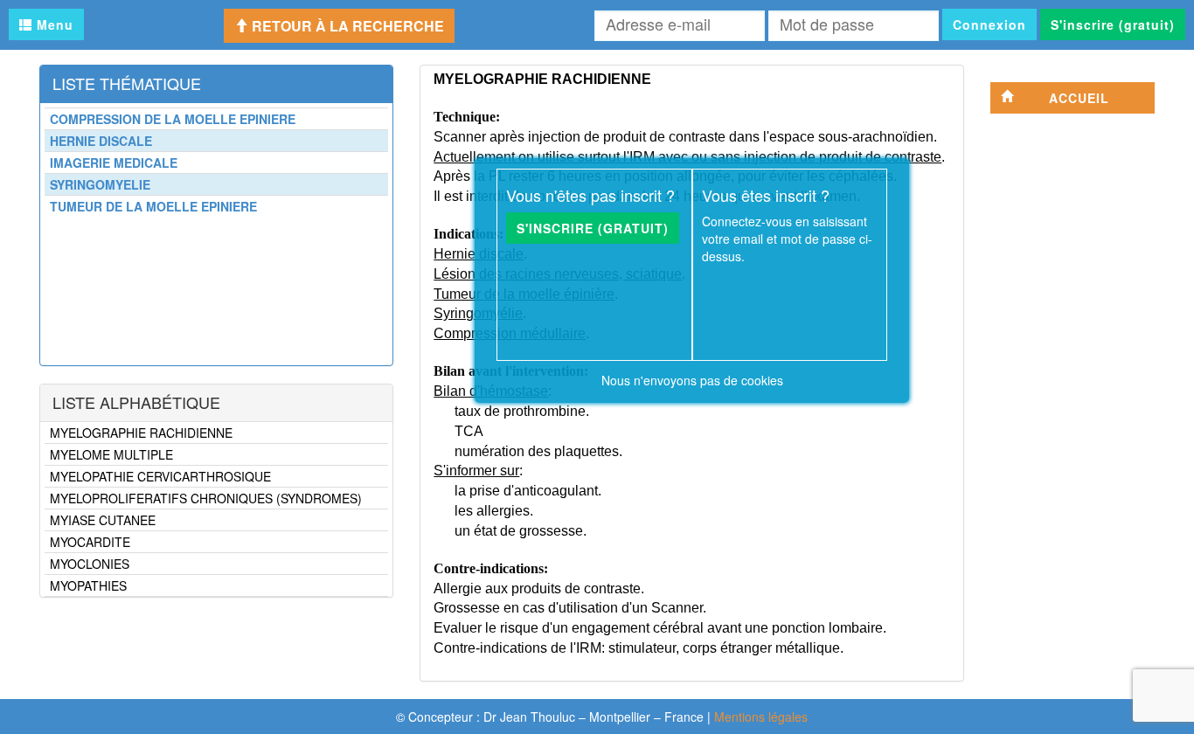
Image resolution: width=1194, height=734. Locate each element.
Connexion (989, 24)
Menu (52, 24)
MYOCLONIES (89, 563)
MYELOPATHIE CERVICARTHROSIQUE (160, 476)
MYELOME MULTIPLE (111, 454)
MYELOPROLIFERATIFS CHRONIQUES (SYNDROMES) (206, 498)
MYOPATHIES (88, 585)
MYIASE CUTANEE (103, 520)
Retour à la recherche (346, 26)
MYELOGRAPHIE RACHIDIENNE (141, 432)
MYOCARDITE (90, 541)
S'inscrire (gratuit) (1113, 24)
